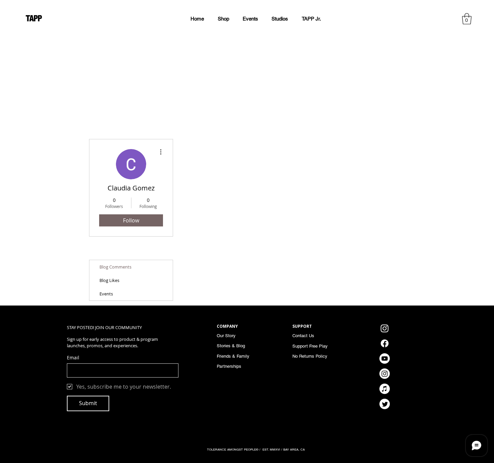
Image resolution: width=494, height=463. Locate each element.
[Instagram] (384, 328)
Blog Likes (109, 280)
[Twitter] (384, 404)
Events (106, 294)
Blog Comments (115, 267)
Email (73, 357)
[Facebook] (384, 343)
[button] (311, 18)
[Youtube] (384, 358)
